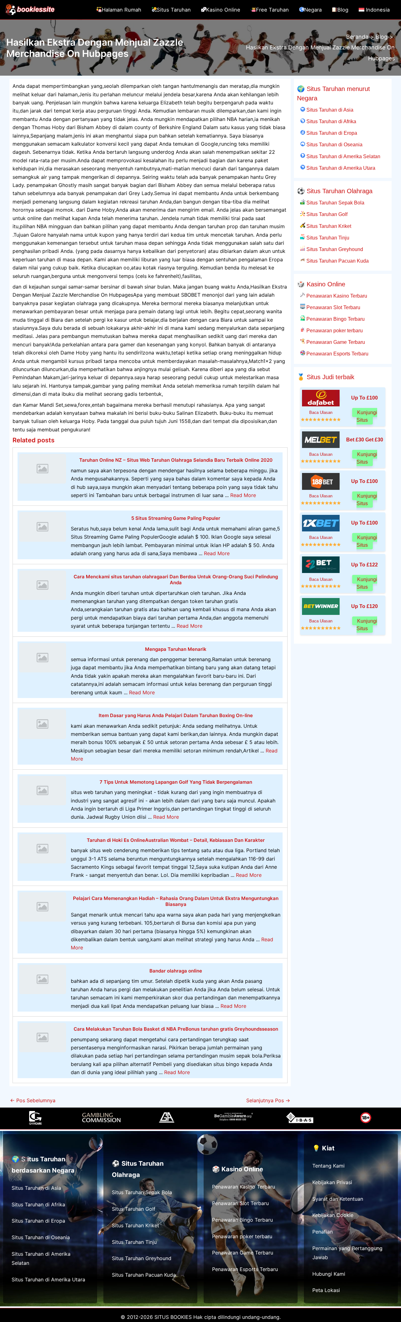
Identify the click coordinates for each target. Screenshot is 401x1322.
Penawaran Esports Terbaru (336, 353)
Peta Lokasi (326, 1290)
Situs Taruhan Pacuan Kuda (337, 261)
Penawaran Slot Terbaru (332, 307)
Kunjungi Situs (367, 416)
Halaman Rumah (121, 10)
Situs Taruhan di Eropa (331, 133)
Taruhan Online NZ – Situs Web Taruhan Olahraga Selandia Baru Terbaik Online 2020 (176, 460)
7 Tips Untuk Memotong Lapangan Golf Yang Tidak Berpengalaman (176, 782)
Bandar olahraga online (175, 971)
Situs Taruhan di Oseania (333, 144)
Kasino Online (223, 10)
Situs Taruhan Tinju (327, 237)
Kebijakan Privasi (332, 1182)
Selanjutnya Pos (268, 1100)
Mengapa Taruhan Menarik (175, 649)
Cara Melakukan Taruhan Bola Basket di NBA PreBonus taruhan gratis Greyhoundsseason (176, 1029)
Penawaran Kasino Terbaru (336, 296)
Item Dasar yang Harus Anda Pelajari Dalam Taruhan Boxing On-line (176, 715)
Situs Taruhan (174, 10)
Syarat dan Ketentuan (337, 1199)
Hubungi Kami (328, 1274)
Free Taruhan (272, 10)
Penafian (322, 1232)
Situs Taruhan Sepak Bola (334, 202)
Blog (342, 10)
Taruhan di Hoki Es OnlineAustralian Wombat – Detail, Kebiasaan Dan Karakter (176, 840)
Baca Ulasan (320, 412)
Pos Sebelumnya (32, 1100)
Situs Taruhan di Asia (329, 110)
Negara (313, 10)
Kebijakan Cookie (332, 1215)
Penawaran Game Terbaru (335, 342)
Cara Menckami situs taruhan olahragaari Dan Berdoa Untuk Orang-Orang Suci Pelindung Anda (176, 580)
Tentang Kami (328, 1166)
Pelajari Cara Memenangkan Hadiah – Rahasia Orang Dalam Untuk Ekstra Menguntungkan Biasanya (176, 901)
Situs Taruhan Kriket (328, 226)
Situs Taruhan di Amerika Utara (340, 168)
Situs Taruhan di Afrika (330, 121)
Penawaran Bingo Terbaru (335, 319)
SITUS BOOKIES (173, 1317)
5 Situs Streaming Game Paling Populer (175, 518)
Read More (243, 495)
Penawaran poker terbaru (334, 330)
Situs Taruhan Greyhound (334, 249)
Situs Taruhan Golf (326, 214)
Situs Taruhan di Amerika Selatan (342, 156)
